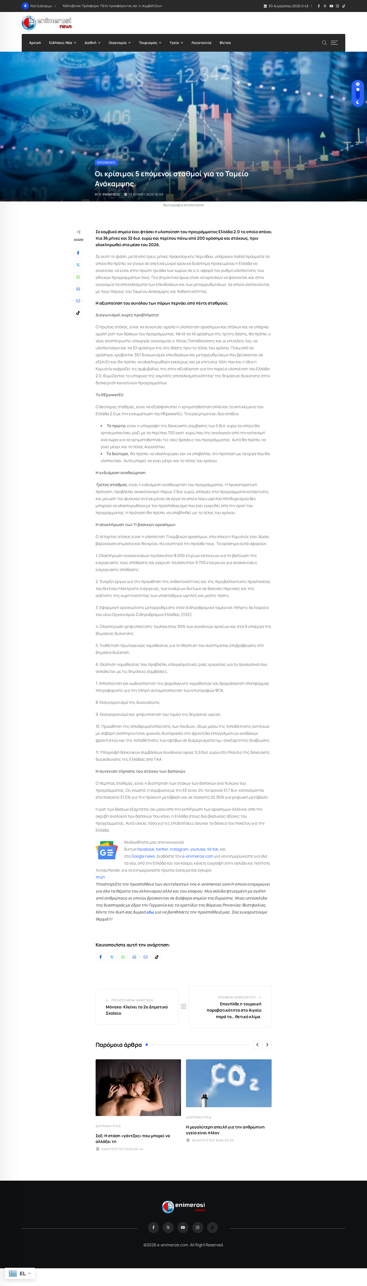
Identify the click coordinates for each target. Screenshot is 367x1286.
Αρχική (35, 42)
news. (150, 856)
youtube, (198, 849)
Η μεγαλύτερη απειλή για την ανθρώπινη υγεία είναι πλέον (225, 1129)
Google (138, 856)
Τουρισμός (148, 42)
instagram (179, 849)
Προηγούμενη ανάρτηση (132, 1000)
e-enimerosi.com (197, 856)
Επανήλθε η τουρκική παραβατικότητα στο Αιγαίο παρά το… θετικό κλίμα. (234, 1010)
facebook (145, 849)
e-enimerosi (109, 194)
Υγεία (174, 42)
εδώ (150, 912)
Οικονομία (118, 42)
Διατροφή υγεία (108, 1126)
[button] (257, 1044)
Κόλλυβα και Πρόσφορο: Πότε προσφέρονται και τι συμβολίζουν (112, 5)
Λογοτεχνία (201, 42)
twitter (162, 849)
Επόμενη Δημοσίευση (236, 997)
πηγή (100, 877)
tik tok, (213, 849)
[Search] (324, 42)
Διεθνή (90, 42)
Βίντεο (225, 42)
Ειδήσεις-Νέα (60, 42)
